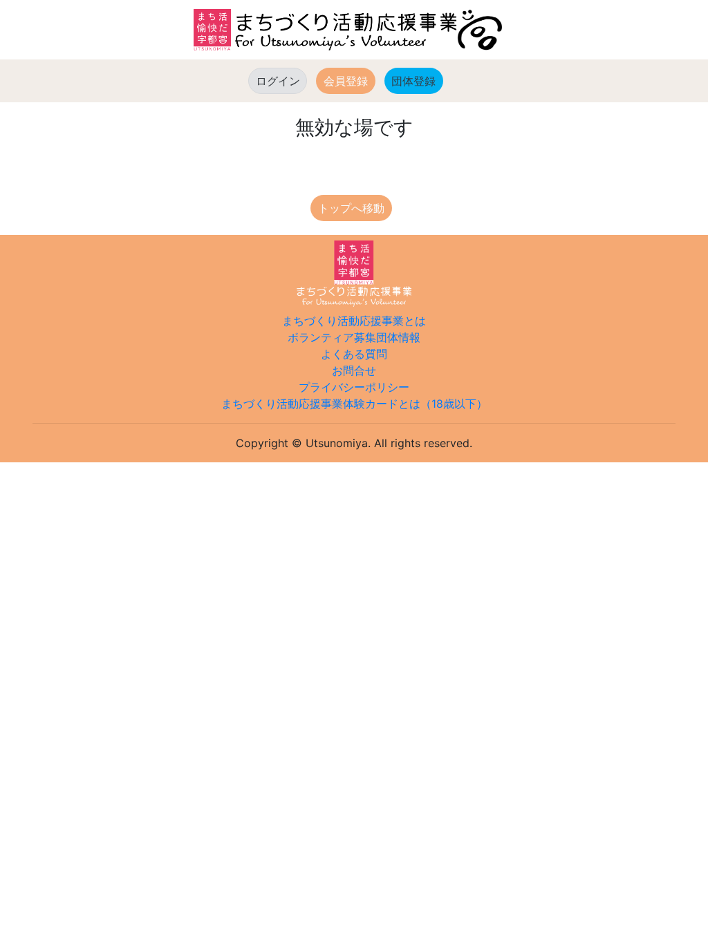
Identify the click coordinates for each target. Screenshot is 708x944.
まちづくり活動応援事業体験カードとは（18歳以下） (354, 403)
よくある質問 (354, 354)
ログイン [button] (278, 81)
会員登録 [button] (346, 81)
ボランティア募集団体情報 (354, 337)
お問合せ (354, 370)
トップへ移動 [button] (351, 208)
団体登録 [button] (417, 81)
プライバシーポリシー (354, 387)
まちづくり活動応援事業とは (354, 321)
